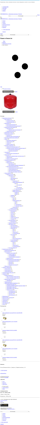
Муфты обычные (16, 190)
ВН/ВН (16, 192)
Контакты (4, 27)
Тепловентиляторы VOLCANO (8, 272)
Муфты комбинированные (17, 182)
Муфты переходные (16, 191)
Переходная (15, 232)
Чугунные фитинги (12, 247)
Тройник (12, 216)
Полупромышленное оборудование (13, 259)
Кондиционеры (7, 251)
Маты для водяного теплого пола (12, 276)
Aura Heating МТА (12, 292)
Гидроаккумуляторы (10, 120)
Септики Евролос (8, 270)
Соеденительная (16, 233)
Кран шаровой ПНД (14, 226)
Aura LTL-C (11, 293)
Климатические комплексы (9, 250)
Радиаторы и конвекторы (9, 145)
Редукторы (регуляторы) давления (15, 171)
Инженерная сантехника (6, 118)
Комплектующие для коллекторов (13, 136)
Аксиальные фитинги (13, 209)
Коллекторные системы (9, 133)
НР (15, 186)
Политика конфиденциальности (3, 400)
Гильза (12, 212)
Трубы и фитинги (8, 173)
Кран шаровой (13, 178)
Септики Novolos (8, 268)
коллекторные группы (8, 132)
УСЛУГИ (4, 9)
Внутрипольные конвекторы (14, 149)
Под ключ (19, 184)
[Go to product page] (21, 309)
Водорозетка (13, 211)
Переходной (15, 245)
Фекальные (4, 301)
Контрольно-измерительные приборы (11, 137)
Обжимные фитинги (12, 222)
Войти (3, 388)
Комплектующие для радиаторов (14, 129)
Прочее (6, 139)
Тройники (12, 195)
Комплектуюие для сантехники (12, 153)
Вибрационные (5, 296)
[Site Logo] (11, 18)
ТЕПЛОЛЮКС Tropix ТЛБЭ (12, 288)
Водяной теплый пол (8, 275)
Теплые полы (7, 154)
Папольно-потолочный (13, 264)
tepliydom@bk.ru (3, 373)
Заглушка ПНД (13, 225)
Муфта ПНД (13, 228)
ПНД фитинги (11, 224)
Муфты (12, 179)
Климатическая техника (6, 249)
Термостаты (9, 157)
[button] (0, 13)
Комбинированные (16, 200)
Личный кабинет (5, 387)
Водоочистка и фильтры (11, 140)
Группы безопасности (13, 169)
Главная (3, 20)
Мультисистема (9, 258)
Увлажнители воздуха (10, 131)
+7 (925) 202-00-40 (3, 370)
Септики (4, 23)
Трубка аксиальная (14, 217)
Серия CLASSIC (12, 254)
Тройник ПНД (13, 241)
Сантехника (7, 152)
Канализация (7, 123)
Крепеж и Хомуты (10, 144)
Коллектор (8, 135)
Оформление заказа (10, 408)
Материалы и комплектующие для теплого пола (15, 156)
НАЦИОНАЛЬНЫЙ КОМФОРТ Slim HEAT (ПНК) (16, 285)
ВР (15, 183)
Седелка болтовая (14, 239)
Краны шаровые (9, 162)
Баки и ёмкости (7, 119)
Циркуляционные (5, 302)
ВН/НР (16, 194)
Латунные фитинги (12, 220)
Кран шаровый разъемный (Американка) (16, 165)
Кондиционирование (6, 24)
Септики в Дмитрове (6, 267)
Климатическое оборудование (10, 127)
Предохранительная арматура (12, 166)
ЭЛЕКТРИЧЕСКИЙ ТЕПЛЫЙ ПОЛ (11, 283)
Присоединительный (16, 238)
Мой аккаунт (4, 384)
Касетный (10, 262)
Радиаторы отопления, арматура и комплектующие (16, 148)
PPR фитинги (11, 175)
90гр (14, 199)
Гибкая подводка (10, 141)
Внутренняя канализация (11, 124)
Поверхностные (5, 298)
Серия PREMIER (12, 255)
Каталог (3, 22)
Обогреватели (9, 128)
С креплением (17, 204)
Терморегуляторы (8, 281)
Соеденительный (16, 246)
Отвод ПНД (13, 234)
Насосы (3, 304)
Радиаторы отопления (13, 150)
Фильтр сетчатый (14, 208)
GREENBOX (9, 280)
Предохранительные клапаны (14, 170)
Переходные (15, 207)
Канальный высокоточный (13, 260)
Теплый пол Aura (10, 289)
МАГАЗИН (4, 8)
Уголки (12, 196)
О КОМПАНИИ (5, 6)
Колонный (10, 263)
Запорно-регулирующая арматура (13, 146)
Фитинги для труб (10, 174)
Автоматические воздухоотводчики (15, 167)
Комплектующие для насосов (7, 297)
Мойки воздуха (7, 266)
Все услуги (4, 26)
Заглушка (12, 213)
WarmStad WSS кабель (11, 284)
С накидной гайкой (18, 188)
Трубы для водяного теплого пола (13, 277)
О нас (3, 381)
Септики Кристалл (8, 271)
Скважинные (4, 300)
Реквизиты (1, 401)
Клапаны (8, 161)
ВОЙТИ (3, 10)
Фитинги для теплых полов (12, 158)
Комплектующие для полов (9, 279)
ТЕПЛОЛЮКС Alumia (11, 287)
